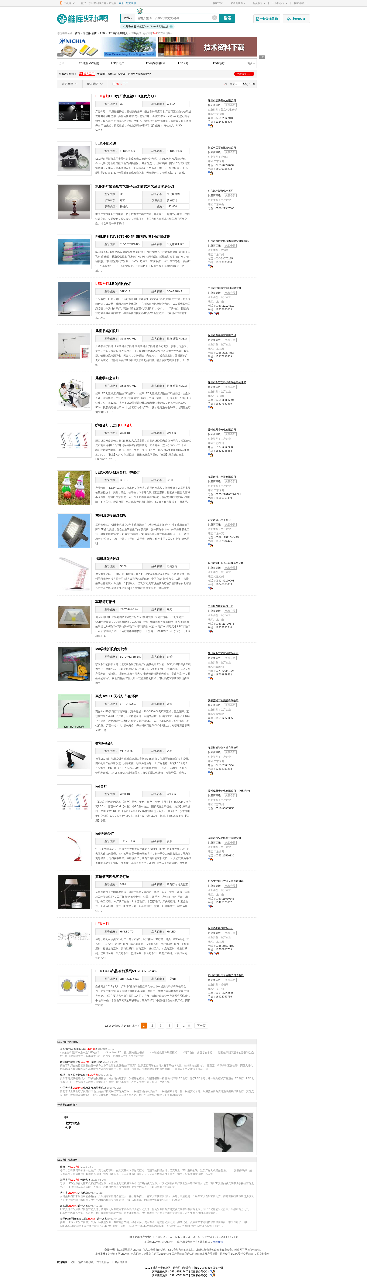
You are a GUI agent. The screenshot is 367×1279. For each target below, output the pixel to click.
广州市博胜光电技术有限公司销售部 (228, 240)
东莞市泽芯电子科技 (219, 519)
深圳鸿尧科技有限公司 (220, 928)
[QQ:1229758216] (210, 1000)
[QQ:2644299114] (210, 501)
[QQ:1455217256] (210, 906)
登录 (121, 3)
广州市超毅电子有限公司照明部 (226, 975)
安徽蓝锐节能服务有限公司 (223, 700)
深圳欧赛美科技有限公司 (222, 335)
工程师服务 (278, 3)
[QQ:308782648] (216, 313)
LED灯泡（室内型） (89, 63)
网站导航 (299, 3)
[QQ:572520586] (210, 313)
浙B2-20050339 (202, 1267)
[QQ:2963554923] (210, 859)
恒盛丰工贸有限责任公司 (222, 147)
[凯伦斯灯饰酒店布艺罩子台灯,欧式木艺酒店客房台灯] (74, 201)
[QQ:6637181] (210, 588)
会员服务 (258, 3)
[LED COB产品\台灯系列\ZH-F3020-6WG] (74, 986)
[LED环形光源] (74, 158)
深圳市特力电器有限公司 (222, 476)
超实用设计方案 (74, 1205)
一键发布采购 (269, 18)
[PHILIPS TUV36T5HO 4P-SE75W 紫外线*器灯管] (74, 251)
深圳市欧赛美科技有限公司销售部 (227, 382)
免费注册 (131, 3)
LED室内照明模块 (155, 63)
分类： (63, 63)
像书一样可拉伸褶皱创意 (79, 1074)
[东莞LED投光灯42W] (74, 530)
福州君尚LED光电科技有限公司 (226, 563)
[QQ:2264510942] (210, 678)
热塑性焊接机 (86, 1262)
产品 (127, 18)
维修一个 (70, 1166)
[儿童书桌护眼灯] (74, 345)
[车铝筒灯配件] (74, 616)
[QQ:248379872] (210, 772)
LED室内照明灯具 (118, 33)
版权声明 (218, 1267)
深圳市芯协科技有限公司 (222, 100)
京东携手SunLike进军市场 (80, 1048)
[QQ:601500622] (210, 454)
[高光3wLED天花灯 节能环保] (74, 711)
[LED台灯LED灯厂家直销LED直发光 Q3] (74, 111)
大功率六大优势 (74, 1192)
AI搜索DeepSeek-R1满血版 (147, 26)
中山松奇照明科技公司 (220, 606)
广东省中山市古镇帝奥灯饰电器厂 (227, 881)
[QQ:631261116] (210, 544)
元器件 (86, 33)
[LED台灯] (74, 938)
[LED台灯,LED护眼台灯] (74, 298)
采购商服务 (236, 3)
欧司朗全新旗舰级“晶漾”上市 (81, 1061)
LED (103, 33)
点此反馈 (218, 1241)
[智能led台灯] (74, 758)
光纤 (73, 1262)
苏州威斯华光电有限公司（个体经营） (229, 790)
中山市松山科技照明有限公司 (224, 288)
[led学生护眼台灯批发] (74, 663)
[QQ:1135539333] (210, 125)
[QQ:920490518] (210, 360)
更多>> (251, 63)
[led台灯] (74, 801)
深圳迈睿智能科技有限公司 (223, 747)
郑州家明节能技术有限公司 (223, 653)
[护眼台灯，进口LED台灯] (74, 440)
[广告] (106, 46)
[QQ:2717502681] (210, 721)
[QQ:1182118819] (210, 631)
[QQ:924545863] (216, 953)
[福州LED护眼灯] (74, 573)
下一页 (251, 83)
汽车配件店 (102, 1262)
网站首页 (218, 3)
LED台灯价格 (119, 1262)
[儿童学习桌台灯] (74, 393)
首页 (77, 33)
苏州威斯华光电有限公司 (222, 429)
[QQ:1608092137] (210, 266)
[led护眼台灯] (74, 848)
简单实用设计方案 (75, 1179)
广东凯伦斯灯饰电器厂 (220, 190)
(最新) (93, 33)
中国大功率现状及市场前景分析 (83, 1087)
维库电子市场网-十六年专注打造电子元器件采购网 (82, 19)
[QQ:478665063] (210, 953)
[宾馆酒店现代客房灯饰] (74, 891)
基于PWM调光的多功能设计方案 (83, 1218)
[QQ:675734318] (210, 172)
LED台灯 (183, 63)
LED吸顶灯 (218, 63)
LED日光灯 (117, 63)
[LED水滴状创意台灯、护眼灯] (74, 487)
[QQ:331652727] (212, 1275)
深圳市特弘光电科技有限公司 (224, 837)
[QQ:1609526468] (212, 1271)
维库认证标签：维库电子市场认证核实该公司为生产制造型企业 (155, 73)
